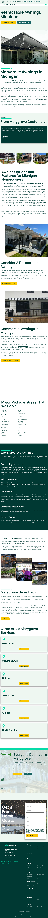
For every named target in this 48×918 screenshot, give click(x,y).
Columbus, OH (10, 660)
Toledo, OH (8, 695)
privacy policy (28, 832)
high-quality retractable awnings (9, 82)
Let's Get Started (31, 835)
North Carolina (10, 730)
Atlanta (6, 712)
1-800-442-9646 (8, 857)
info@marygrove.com (10, 855)
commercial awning (9, 338)
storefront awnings (23, 346)
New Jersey (8, 643)
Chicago (6, 678)
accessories (29, 495)
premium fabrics (32, 213)
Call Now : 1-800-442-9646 (6, 2)
